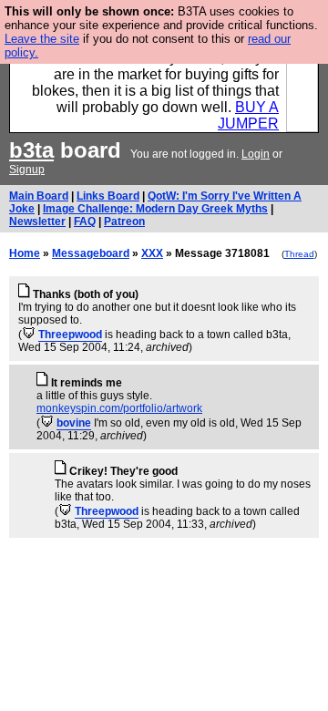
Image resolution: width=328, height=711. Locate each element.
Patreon (124, 221)
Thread (299, 254)
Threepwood (70, 334)
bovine (73, 423)
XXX (152, 253)
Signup (27, 169)
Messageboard (90, 253)
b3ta (31, 150)
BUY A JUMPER (248, 115)
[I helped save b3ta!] (29, 334)
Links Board (108, 196)
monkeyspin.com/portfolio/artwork (119, 408)
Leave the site (42, 39)
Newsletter (37, 221)
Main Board (38, 196)
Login (255, 154)
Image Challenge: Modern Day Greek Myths (155, 208)
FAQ (85, 221)
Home (24, 253)
